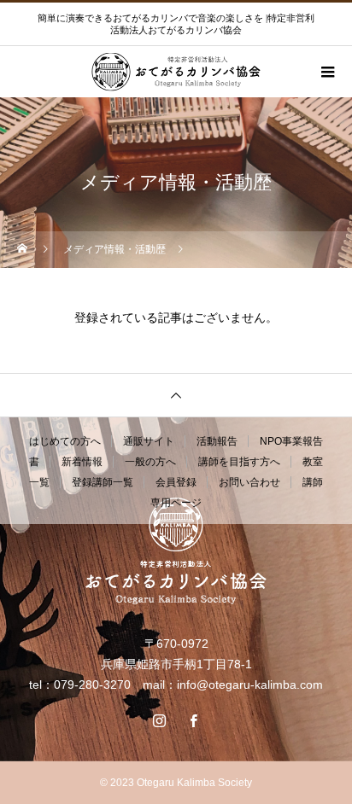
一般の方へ (150, 462)
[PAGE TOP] (176, 395)
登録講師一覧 (102, 482)
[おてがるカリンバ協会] (176, 551)
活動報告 (217, 441)
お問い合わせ (249, 482)
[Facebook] (193, 720)
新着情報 (82, 462)
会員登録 (176, 482)
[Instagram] (158, 720)
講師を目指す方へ (239, 462)
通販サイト (148, 441)
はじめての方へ (65, 441)
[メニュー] (326, 71)
